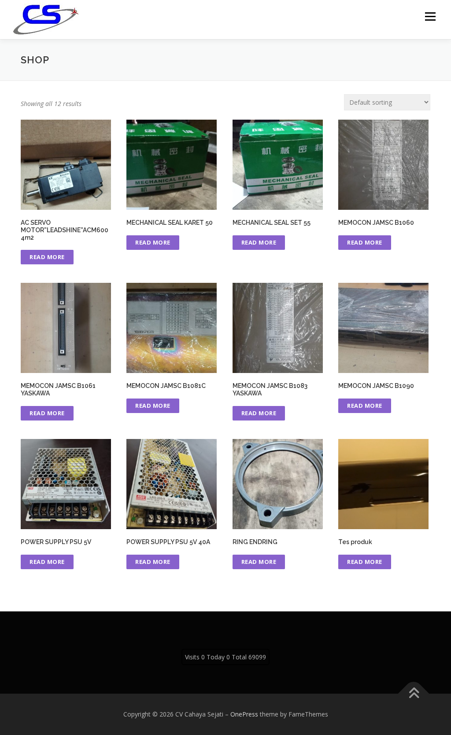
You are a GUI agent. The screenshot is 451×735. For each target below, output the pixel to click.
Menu (430, 16)
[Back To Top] (413, 693)
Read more (47, 257)
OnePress (244, 714)
